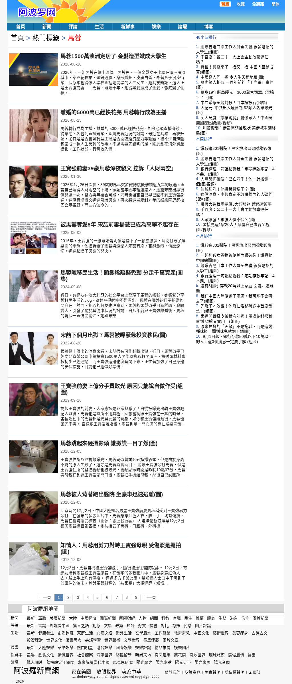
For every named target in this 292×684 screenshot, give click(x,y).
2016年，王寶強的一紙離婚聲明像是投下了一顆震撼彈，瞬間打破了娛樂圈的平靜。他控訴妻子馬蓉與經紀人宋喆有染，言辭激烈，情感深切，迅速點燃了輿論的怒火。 (122, 245)
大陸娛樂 (46, 647)
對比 (165, 625)
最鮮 (31, 655)
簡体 (275, 4)
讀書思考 (74, 640)
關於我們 (173, 672)
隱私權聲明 (234, 672)
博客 (208, 26)
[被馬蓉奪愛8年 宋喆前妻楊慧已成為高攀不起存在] (33, 238)
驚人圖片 (35, 662)
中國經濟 (88, 618)
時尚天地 (143, 655)
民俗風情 (236, 655)
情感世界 (66, 655)
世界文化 (54, 640)
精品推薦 (163, 647)
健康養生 (46, 632)
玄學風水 (143, 632)
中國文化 (201, 632)
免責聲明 (212, 672)
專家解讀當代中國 (94, 662)
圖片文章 (171, 640)
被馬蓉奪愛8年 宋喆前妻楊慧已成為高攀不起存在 (119, 225)
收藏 (241, 4)
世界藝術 (112, 640)
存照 (176, 625)
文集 (108, 625)
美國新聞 (58, 618)
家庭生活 (85, 632)
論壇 (182, 26)
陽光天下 (183, 662)
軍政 (42, 618)
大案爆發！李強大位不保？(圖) (227, 219)
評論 (73, 26)
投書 (153, 625)
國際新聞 (108, 618)
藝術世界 (221, 632)
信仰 (245, 618)
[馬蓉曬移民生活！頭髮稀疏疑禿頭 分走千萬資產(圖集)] (33, 286)
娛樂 (156, 26)
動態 (96, 625)
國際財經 (127, 618)
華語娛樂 (66, 647)
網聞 (154, 618)
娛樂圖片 (182, 647)
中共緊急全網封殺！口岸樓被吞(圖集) (233, 102)
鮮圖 (252, 655)
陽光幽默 (164, 662)
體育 (211, 618)
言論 (42, 625)
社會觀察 (85, 655)
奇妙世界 (197, 655)
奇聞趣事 (163, 655)
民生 (188, 618)
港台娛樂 (104, 647)
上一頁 (45, 597)
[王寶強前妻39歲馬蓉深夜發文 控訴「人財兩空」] (33, 182)
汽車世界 (104, 655)
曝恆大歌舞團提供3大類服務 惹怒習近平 (236, 204)
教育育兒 (182, 632)
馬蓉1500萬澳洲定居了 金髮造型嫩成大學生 (113, 56)
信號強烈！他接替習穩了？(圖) (227, 189)
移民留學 (124, 655)
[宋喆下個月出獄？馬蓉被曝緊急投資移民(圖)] (33, 349)
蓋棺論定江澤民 (60, 662)
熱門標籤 (46, 38)
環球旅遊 (217, 655)
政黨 (119, 625)
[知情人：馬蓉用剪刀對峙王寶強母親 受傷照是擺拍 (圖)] (33, 559)
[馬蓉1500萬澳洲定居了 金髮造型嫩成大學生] (33, 70)
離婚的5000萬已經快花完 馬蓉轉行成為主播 (113, 112)
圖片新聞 (261, 618)
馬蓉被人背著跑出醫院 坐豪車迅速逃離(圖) (111, 494)
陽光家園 (202, 662)
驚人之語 (81, 625)
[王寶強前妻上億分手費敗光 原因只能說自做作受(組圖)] (33, 400)
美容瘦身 (240, 632)
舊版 (225, 4)
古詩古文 (259, 632)
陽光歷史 (144, 662)
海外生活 (124, 632)
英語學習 (93, 640)
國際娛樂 (124, 647)
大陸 (73, 618)
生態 (222, 618)
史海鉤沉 (66, 632)
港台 (234, 618)
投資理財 (35, 640)
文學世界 (132, 640)
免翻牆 (258, 4)
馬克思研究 (123, 662)
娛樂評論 (143, 647)
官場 (177, 618)
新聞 (46, 26)
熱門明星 (85, 647)
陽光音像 (222, 662)
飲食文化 (46, 655)
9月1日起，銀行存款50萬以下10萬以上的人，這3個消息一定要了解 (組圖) (234, 339)
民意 (188, 625)
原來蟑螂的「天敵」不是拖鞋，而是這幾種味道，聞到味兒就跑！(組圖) (234, 329)
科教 (165, 618)
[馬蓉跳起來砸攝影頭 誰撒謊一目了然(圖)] (33, 457)
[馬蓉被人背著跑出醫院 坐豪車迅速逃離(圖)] (33, 508)
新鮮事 (128, 26)
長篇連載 (151, 640)
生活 (99, 26)
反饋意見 (192, 672)
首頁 (20, 26)
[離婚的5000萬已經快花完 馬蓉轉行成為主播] (33, 126)
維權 (200, 618)
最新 (31, 618)
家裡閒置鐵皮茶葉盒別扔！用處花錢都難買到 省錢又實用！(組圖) (234, 319)
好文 (142, 625)
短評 (131, 625)
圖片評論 (203, 625)
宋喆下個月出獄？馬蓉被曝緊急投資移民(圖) (113, 335)
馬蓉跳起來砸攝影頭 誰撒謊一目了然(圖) (108, 443)
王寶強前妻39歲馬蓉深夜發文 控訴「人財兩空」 (118, 168)
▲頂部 (254, 672)
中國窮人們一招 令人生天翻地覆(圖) (232, 77)
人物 (143, 618)
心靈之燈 (104, 632)
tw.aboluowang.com (88, 677)
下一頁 (150, 597)
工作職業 (163, 632)
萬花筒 (180, 655)
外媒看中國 (60, 625)
